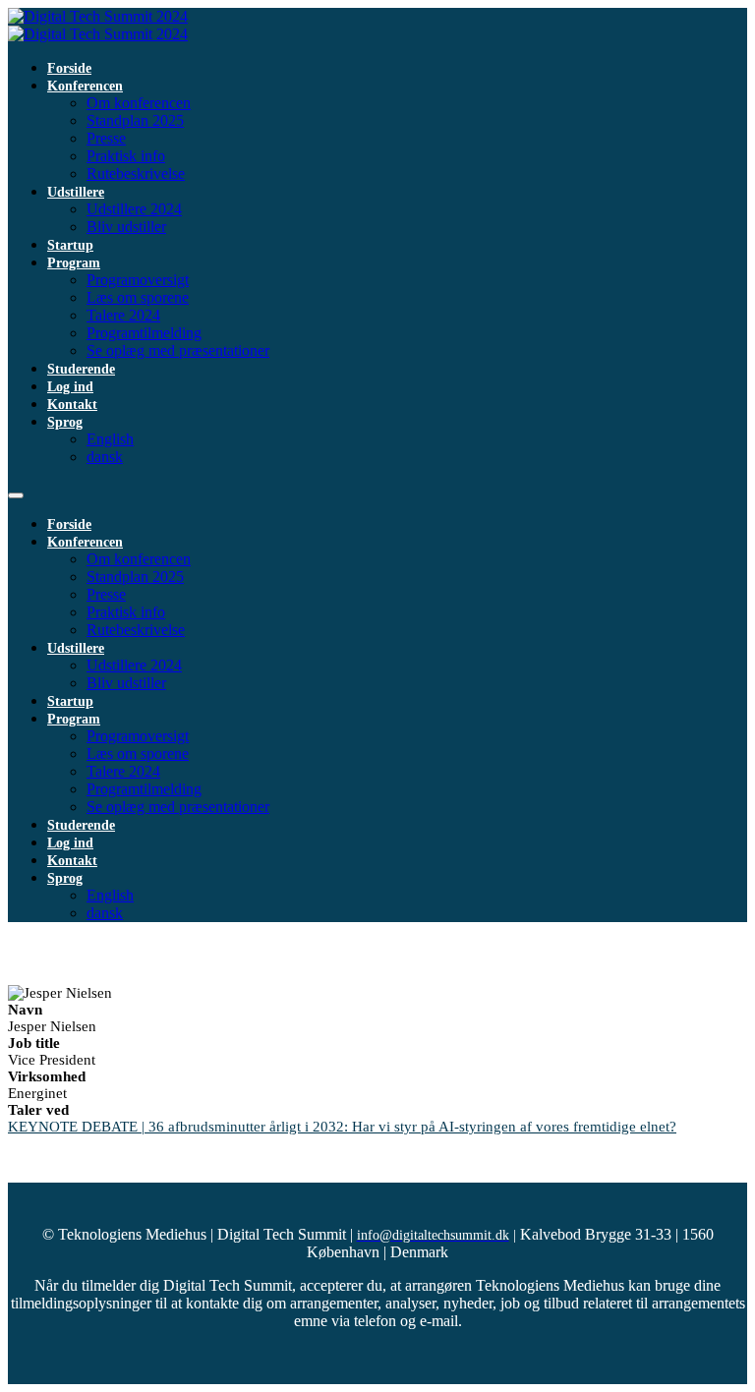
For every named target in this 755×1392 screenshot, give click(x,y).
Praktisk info (126, 155)
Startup (70, 245)
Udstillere (75, 192)
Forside (69, 68)
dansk (105, 456)
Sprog (65, 422)
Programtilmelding (144, 332)
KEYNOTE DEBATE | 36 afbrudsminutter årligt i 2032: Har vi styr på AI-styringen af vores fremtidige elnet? (342, 1126)
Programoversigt (138, 279)
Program (73, 263)
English (110, 439)
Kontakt (72, 404)
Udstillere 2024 (134, 209)
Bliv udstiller (126, 226)
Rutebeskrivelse (136, 173)
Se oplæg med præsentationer (178, 350)
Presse (106, 138)
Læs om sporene (138, 297)
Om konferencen (139, 102)
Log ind (70, 386)
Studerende (81, 369)
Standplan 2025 (135, 120)
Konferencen (85, 86)
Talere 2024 (123, 315)
